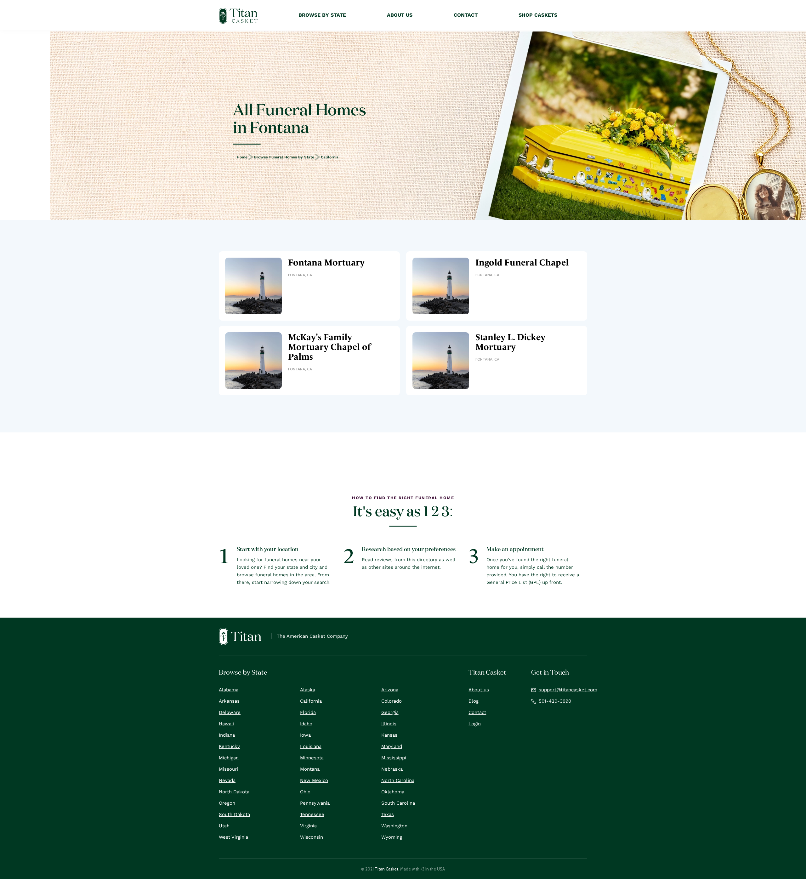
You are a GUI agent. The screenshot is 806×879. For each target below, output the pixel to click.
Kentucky (229, 746)
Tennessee (312, 814)
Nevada (227, 780)
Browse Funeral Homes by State (284, 157)
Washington (394, 826)
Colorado (391, 701)
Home (242, 157)
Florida (308, 712)
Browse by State (322, 15)
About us (478, 690)
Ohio (305, 792)
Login (474, 724)
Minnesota (312, 758)
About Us (399, 15)
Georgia (390, 712)
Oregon (227, 803)
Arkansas (229, 701)
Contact (477, 712)
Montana (310, 769)
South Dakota (234, 814)
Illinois (388, 724)
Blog (473, 701)
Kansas (389, 735)
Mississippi (393, 758)
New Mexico (314, 780)
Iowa (305, 735)
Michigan (229, 758)
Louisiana (310, 746)
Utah (224, 826)
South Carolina (398, 803)
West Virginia (233, 837)
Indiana (227, 735)
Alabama (228, 690)
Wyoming (391, 837)
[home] (238, 16)
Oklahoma (392, 792)
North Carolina (397, 780)
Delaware (230, 712)
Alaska (307, 690)
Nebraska (392, 769)
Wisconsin (311, 837)
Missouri (228, 769)
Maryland (391, 746)
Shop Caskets (538, 15)
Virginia (308, 826)
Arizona (389, 690)
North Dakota (234, 792)
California (329, 157)
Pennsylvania (315, 803)
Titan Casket (386, 868)
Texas (387, 814)
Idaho (306, 724)
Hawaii (226, 724)
